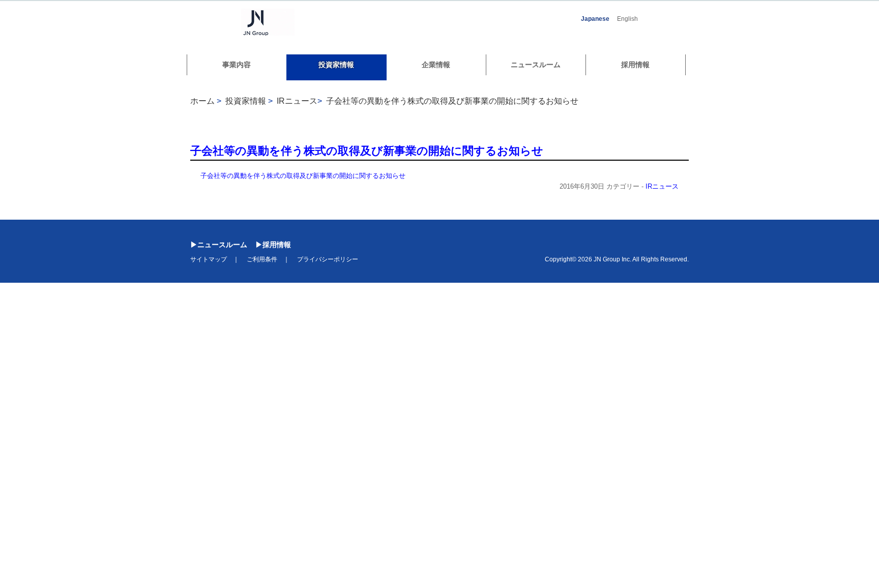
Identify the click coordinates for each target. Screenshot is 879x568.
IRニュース (662, 186)
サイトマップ (208, 259)
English (627, 18)
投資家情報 (336, 65)
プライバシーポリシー (327, 259)
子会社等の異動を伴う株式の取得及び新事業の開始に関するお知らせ (452, 101)
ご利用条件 (262, 259)
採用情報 (635, 65)
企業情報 (436, 65)
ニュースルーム (536, 65)
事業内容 (236, 65)
